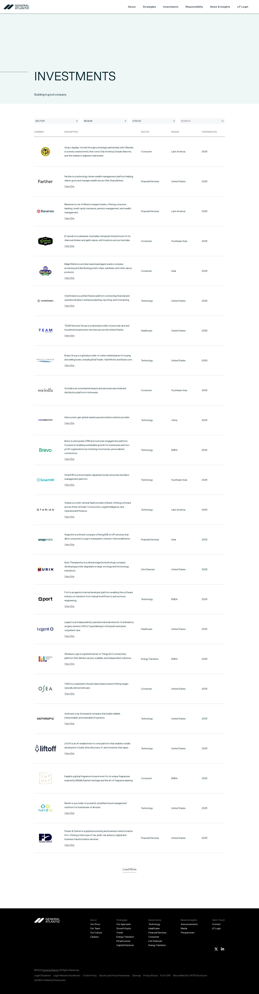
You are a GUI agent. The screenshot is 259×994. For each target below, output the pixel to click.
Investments (170, 6)
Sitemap (136, 975)
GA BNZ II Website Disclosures (49, 980)
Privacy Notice (150, 975)
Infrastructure (123, 941)
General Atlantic (50, 970)
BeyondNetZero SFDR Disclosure (190, 975)
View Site (69, 186)
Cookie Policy (90, 975)
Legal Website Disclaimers (66, 975)
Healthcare (154, 928)
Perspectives (187, 932)
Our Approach (123, 924)
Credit (119, 932)
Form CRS (165, 975)
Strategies (149, 6)
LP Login (242, 6)
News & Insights (220, 6)
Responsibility (194, 6)
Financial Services (157, 932)
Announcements (189, 924)
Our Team (95, 928)
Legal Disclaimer (42, 975)
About (132, 6)
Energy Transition (125, 936)
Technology (154, 924)
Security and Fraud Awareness (114, 975)
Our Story (95, 924)
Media (184, 928)
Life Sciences (155, 941)
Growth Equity (123, 928)
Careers (94, 936)
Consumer (153, 936)
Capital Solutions (125, 945)
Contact (216, 924)
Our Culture (96, 932)
